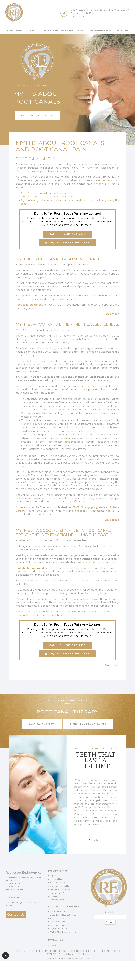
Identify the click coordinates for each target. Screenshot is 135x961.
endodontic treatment (83, 386)
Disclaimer (69, 954)
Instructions (50, 30)
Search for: (110, 912)
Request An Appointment (69, 242)
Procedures (67, 30)
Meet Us (82, 30)
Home (10, 30)
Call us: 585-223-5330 (67, 234)
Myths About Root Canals (63, 928)
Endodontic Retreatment (63, 915)
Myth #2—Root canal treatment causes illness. (48, 196)
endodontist (106, 180)
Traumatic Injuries (59, 925)
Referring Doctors (100, 30)
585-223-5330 (79, 16)
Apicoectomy (57, 918)
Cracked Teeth (57, 921)
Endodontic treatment (30, 568)
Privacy (53, 945)
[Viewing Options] (5, 955)
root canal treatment (89, 562)
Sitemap (83, 954)
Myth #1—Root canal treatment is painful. (45, 193)
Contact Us (121, 30)
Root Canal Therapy (60, 911)
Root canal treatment (29, 304)
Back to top (112, 314)
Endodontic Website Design (59, 958)
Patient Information (28, 30)
